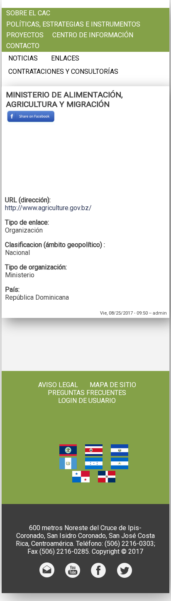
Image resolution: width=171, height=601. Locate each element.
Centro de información (92, 35)
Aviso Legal (58, 385)
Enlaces (65, 58)
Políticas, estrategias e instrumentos (73, 24)
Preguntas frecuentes (87, 393)
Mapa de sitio (113, 385)
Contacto (22, 46)
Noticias (23, 58)
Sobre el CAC (28, 13)
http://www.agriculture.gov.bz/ (48, 208)
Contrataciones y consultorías (63, 71)
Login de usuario (87, 401)
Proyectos (25, 35)
